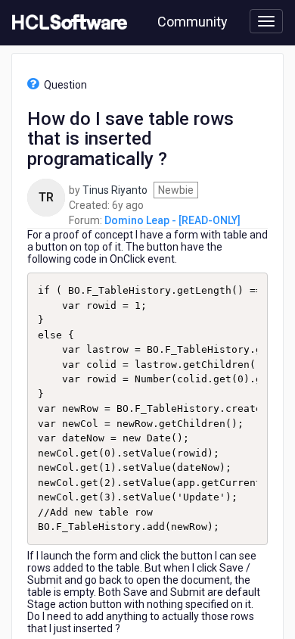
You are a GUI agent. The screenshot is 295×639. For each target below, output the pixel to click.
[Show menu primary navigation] (266, 21)
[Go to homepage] (66, 22)
